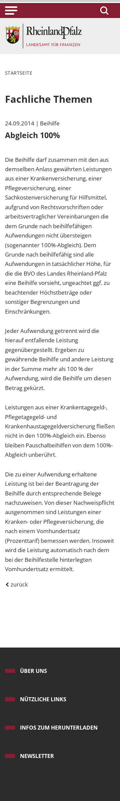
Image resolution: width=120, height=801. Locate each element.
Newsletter (37, 756)
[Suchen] (103, 10)
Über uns (33, 671)
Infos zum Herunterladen (59, 727)
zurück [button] (18, 584)
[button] (11, 10)
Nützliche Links (43, 699)
